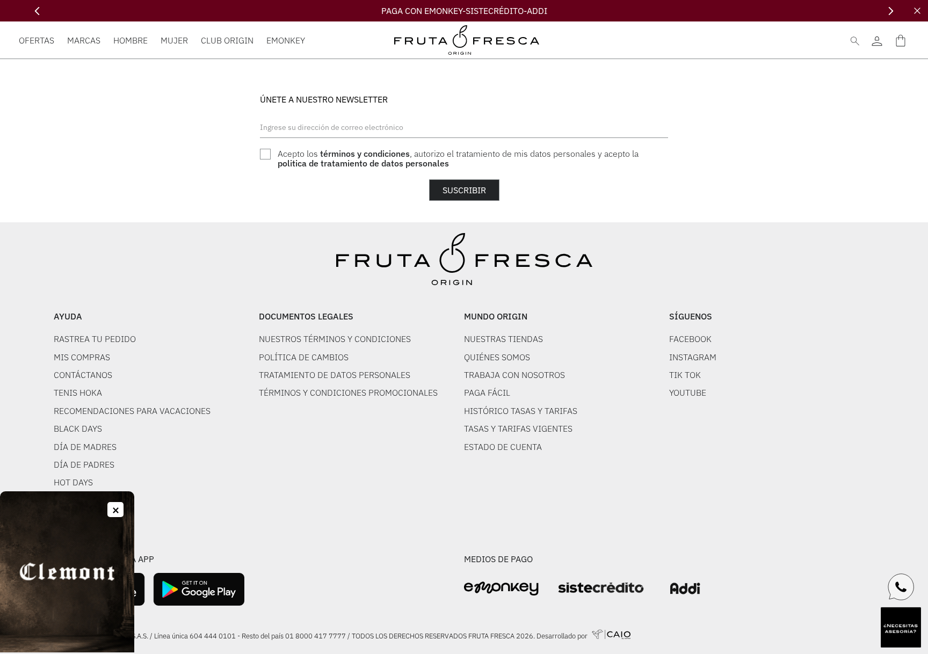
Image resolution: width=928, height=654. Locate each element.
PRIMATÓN (75, 500)
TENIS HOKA (78, 392)
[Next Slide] (890, 11)
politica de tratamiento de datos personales (363, 163)
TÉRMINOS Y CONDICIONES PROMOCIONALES (348, 392)
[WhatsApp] (901, 586)
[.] (876, 40)
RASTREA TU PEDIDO (95, 339)
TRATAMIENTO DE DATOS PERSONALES (334, 375)
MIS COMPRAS (82, 357)
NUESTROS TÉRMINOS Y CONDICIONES (335, 339)
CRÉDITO (71, 518)
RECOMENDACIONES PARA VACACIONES (132, 411)
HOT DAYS (73, 482)
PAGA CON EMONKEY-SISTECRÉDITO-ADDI (464, 10)
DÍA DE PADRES (84, 464)
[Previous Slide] (37, 11)
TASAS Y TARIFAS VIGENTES (518, 428)
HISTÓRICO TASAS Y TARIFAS (520, 411)
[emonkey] (501, 588)
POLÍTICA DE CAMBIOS (304, 357)
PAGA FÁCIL (487, 392)
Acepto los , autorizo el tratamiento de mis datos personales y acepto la (458, 159)
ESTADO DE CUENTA (503, 447)
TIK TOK (685, 375)
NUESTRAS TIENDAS (503, 339)
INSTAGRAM (692, 357)
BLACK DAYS (78, 428)
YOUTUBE (687, 392)
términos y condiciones (365, 153)
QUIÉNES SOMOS (497, 357)
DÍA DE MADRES (85, 447)
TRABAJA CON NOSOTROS (514, 375)
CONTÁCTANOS (83, 375)
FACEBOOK (690, 339)
